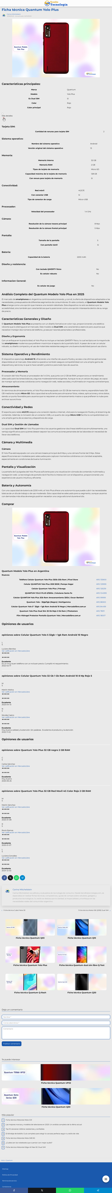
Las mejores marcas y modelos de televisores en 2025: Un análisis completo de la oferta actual (44, 1124)
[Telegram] (22, 877)
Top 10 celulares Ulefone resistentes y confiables (25, 1129)
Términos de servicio (9, 1181)
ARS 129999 (101, 584)
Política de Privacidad (10, 1175)
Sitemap (5, 1169)
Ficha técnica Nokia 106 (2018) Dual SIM (93, 910)
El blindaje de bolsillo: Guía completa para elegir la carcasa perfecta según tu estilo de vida (42, 1134)
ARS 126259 (101, 589)
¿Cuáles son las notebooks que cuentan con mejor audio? (29, 1143)
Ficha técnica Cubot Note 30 (14, 910)
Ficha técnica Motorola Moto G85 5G (20, 1138)
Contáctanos (6, 1187)
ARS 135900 (101, 580)
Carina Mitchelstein (14, 14)
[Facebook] (4, 877)
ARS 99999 (101, 598)
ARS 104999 (101, 593)
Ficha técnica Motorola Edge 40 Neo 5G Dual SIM (26, 1147)
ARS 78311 (100, 611)
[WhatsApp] (16, 877)
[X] (10, 877)
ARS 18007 (100, 616)
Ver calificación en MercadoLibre (16, 651)
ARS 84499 (101, 607)
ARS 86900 (101, 602)
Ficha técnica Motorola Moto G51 (19, 1120)
